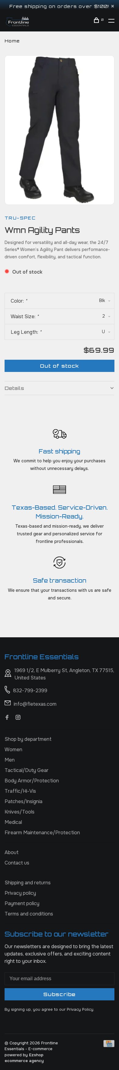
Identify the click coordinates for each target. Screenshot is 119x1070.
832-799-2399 (30, 690)
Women (13, 749)
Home (12, 40)
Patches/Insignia (23, 801)
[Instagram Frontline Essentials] (18, 718)
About (12, 852)
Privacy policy (20, 893)
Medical (13, 822)
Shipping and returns (28, 882)
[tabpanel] (59, 129)
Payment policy (22, 903)
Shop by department (28, 739)
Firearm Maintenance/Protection (42, 832)
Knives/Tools (19, 812)
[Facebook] (7, 718)
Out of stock (59, 366)
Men (10, 760)
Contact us (17, 863)
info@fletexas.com (35, 704)
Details (14, 388)
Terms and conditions (29, 914)
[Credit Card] (108, 1045)
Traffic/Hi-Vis (20, 791)
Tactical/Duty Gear (27, 770)
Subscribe (59, 994)
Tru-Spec (20, 217)
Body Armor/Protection (32, 780)
